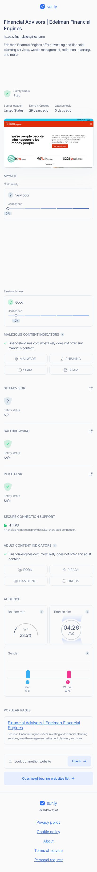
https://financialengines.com (24, 36)
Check (76, 761)
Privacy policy (48, 822)
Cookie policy (48, 831)
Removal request (48, 859)
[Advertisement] (49, 71)
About (48, 841)
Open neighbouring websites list (45, 778)
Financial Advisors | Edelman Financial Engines (44, 725)
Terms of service (48, 850)
